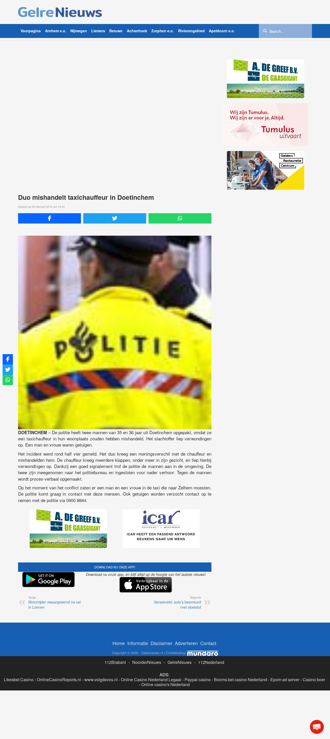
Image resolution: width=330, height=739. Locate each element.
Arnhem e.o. (55, 30)
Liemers (98, 30)
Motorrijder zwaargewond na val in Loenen (54, 602)
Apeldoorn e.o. (222, 30)
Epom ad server (284, 679)
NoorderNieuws (146, 662)
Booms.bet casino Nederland (240, 679)
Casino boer (314, 679)
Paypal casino (198, 679)
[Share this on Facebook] (49, 218)
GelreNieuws (180, 662)
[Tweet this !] (114, 218)
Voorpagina (31, 30)
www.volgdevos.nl (101, 679)
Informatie (137, 643)
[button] (317, 727)
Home (118, 643)
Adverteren (186, 643)
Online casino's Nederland (165, 684)
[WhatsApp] (179, 218)
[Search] (265, 30)
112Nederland (211, 662)
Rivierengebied (191, 30)
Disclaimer (161, 643)
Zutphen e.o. (162, 30)
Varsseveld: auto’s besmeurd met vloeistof (177, 602)
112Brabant (115, 662)
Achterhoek (137, 30)
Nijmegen (78, 30)
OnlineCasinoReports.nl (59, 679)
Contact (208, 643)
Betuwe (115, 30)
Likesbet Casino (19, 679)
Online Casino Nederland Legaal (151, 679)
